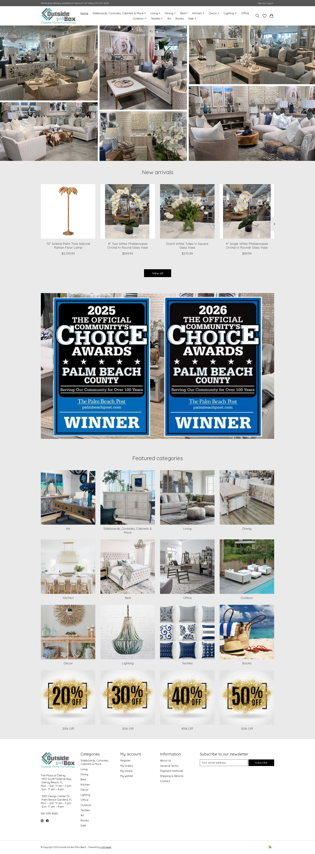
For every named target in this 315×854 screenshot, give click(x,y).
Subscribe (261, 762)
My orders (126, 765)
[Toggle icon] (257, 16)
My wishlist (126, 776)
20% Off (68, 728)
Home (84, 13)
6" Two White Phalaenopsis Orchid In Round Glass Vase (127, 245)
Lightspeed (105, 847)
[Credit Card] (270, 847)
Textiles (187, 663)
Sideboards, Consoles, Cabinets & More (128, 530)
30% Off (128, 728)
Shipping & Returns (171, 776)
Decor (68, 663)
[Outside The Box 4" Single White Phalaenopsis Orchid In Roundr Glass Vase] (247, 211)
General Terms (169, 765)
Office (245, 13)
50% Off (247, 728)
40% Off (187, 728)
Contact (165, 781)
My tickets (126, 771)
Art (169, 18)
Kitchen (68, 598)
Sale (83, 825)
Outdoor (247, 598)
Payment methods (171, 771)
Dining (246, 528)
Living (187, 528)
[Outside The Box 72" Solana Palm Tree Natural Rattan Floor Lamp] (68, 211)
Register (125, 760)
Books (180, 18)
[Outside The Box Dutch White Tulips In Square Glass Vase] (187, 211)
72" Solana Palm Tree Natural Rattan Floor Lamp (68, 245)
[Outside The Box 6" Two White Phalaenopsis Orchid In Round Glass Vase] (127, 211)
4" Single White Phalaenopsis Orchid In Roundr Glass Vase (247, 245)
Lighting (128, 663)
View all (157, 273)
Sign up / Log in (265, 3)
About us (165, 760)
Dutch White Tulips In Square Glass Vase (187, 245)
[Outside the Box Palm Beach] (58, 15)
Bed (128, 598)
